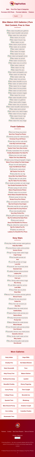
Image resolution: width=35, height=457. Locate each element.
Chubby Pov (9, 362)
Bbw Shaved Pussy (9, 405)
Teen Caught (26, 389)
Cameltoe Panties (26, 411)
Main (7, 9)
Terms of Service (29, 431)
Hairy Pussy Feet (9, 373)
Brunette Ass (26, 395)
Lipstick (26, 379)
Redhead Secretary (9, 379)
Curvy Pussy (9, 389)
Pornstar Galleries (21, 12)
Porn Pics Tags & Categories (20, 9)
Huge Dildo (25, 357)
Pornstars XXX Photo (7, 12)
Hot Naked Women (26, 362)
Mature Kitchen (26, 373)
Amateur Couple (26, 405)
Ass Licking (9, 411)
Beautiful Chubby (9, 384)
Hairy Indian (9, 357)
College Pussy (9, 395)
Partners (31, 12)
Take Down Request (18, 431)
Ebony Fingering (26, 384)
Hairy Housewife (9, 368)
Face (25, 368)
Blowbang (26, 400)
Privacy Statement (17, 435)
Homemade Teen (9, 416)
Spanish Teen (9, 400)
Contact (9, 431)
